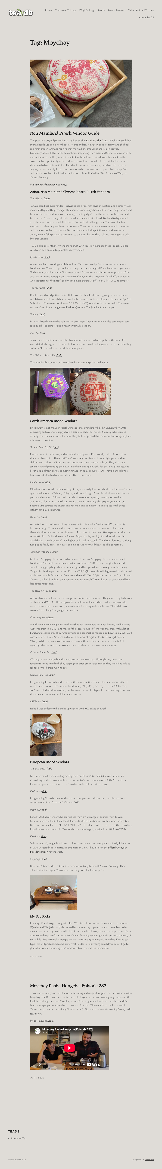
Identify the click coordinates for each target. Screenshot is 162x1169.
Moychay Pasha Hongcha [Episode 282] (68, 985)
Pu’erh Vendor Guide (96, 140)
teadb (13, 1131)
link (46, 198)
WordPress (149, 1159)
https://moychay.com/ (42, 1020)
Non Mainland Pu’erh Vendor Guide (65, 132)
